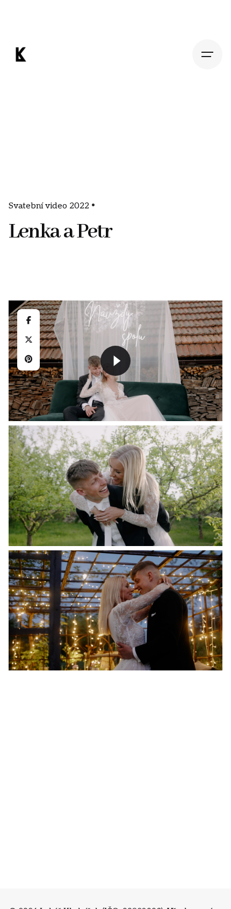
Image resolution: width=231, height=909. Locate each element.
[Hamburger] (207, 54)
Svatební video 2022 (49, 206)
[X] (28, 339)
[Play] (115, 361)
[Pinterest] (28, 359)
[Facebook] (28, 320)
